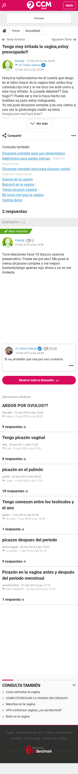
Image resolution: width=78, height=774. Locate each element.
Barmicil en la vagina (18, 184)
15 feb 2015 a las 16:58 (29, 244)
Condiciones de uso (30, 732)
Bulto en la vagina (18, 716)
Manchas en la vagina (20, 704)
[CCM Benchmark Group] (39, 750)
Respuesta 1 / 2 (13, 222)
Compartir (14, 135)
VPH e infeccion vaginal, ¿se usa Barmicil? (34, 710)
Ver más (42, 123)
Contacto (17, 738)
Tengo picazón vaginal (19, 190)
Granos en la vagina (17, 179)
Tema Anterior (15, 39)
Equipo (10, 732)
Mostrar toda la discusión (37, 380)
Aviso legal (33, 738)
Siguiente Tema (61, 39)
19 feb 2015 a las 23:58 (29, 69)
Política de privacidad (59, 732)
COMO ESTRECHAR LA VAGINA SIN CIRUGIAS (37, 698)
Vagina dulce (12, 200)
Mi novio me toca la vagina (23, 195)
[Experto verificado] (43, 65)
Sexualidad (32, 30)
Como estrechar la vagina (23, 692)
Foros (16, 30)
